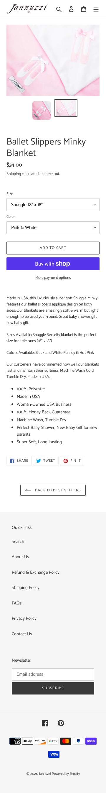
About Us (20, 557)
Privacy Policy (24, 618)
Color (10, 217)
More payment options (53, 278)
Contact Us (22, 634)
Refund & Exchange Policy (35, 572)
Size (9, 194)
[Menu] (96, 9)
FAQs (16, 603)
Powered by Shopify (66, 774)
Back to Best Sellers (57, 490)
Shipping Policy (25, 587)
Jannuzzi (45, 774)
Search (18, 541)
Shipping (13, 174)
